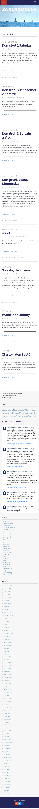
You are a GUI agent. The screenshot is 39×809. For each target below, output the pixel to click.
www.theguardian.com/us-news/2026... (19, 444)
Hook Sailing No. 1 (9, 575)
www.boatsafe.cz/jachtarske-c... (17, 501)
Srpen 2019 (7, 675)
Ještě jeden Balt (8, 523)
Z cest (5, 77)
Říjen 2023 (7, 607)
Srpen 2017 (7, 710)
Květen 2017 (7, 713)
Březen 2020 (7, 657)
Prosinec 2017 (8, 707)
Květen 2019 (7, 681)
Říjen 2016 (7, 734)
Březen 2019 (7, 686)
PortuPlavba (7, 548)
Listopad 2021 (8, 630)
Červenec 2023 (8, 615)
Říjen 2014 (7, 790)
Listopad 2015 (8, 763)
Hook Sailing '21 (8, 532)
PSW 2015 (6, 560)
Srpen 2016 (7, 740)
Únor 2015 (7, 787)
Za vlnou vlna (19, 9)
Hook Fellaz (6, 564)
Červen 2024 (7, 589)
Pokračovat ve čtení (9, 71)
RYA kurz (6, 540)
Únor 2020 (7, 660)
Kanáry (7, 413)
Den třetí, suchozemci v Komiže (19, 90)
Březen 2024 (7, 598)
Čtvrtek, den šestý (16, 353)
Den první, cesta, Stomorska (15, 180)
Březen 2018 (7, 704)
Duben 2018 (7, 701)
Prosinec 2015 (8, 760)
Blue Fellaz (6, 554)
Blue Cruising (7, 573)
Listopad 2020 (8, 645)
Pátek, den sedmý (16, 313)
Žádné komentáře (23, 49)
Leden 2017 (7, 725)
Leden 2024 (7, 604)
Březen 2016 (7, 751)
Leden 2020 (7, 663)
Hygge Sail (6, 526)
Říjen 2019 (7, 672)
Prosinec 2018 (8, 692)
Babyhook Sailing (8, 530)
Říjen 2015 (7, 766)
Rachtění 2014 (7, 568)
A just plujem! (7, 562)
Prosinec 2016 (8, 728)
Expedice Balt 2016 (9, 552)
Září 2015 (7, 769)
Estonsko (34, 410)
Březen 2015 (7, 784)
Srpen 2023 (7, 612)
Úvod (9, 231)
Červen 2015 (7, 775)
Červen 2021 (7, 636)
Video (14, 416)
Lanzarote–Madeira (9, 528)
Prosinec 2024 (8, 586)
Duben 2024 (7, 595)
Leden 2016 (7, 757)
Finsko (4, 413)
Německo (23, 413)
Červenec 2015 (8, 772)
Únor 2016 (7, 754)
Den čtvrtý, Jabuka (16, 44)
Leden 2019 (7, 689)
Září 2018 (7, 695)
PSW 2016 (6, 556)
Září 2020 (7, 651)
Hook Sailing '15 (8, 566)
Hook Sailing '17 (8, 550)
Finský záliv (7, 546)
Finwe (4, 49)
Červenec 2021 (8, 633)
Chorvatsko (14, 77)
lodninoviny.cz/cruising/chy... (16, 466)
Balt (9, 410)
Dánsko (28, 410)
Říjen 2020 (7, 648)
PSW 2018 (6, 544)
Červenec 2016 (8, 743)
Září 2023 (7, 609)
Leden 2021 (7, 642)
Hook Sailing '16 (8, 558)
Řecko (30, 416)
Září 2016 (7, 737)
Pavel (4, 273)
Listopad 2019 (8, 669)
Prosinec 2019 (8, 666)
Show (3, 416)
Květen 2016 (7, 746)
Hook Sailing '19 (8, 536)
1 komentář (21, 97)
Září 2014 (7, 793)
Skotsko (9, 416)
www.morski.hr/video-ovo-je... (17, 487)
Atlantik (4, 410)
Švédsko (34, 416)
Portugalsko (31, 413)
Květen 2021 (7, 639)
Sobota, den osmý (16, 268)
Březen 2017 (7, 719)
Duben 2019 (7, 683)
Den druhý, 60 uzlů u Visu (16, 134)
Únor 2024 (7, 601)
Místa (17, 413)
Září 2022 (7, 621)
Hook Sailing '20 (8, 534)
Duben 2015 (7, 781)
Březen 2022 (7, 624)
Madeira (13, 413)
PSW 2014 (6, 570)
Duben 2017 (7, 716)
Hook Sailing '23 (8, 521)
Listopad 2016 (8, 731)
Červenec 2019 (8, 677)
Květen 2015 (7, 778)
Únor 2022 (7, 627)
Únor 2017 (7, 722)
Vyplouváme (20, 257)
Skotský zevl (7, 538)
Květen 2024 (7, 592)
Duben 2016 (7, 749)
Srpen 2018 (7, 698)
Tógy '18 (5, 542)
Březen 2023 (7, 618)
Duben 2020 (7, 654)
